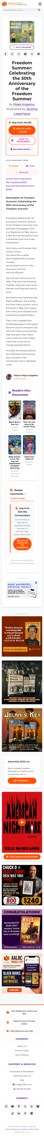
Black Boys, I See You (15, 423)
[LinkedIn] (18, 1113)
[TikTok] (12, 1113)
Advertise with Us (22, 1076)
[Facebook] (18, 1106)
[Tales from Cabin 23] (29, 445)
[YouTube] (12, 1106)
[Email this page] (38, 54)
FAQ (22, 1080)
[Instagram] (6, 1106)
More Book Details (21, 149)
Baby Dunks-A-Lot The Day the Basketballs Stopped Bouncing (15, 462)
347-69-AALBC (23, 1089)
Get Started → (22, 781)
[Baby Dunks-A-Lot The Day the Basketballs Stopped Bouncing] (14, 445)
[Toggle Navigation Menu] (40, 4)
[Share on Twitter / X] (31, 54)
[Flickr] (31, 1113)
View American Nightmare (24, 857)
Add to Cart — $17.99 (23, 130)
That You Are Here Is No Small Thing (29, 424)
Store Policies (22, 1055)
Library (32, 166)
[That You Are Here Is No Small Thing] (29, 411)
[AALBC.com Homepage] (14, 4)
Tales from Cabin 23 (29, 458)
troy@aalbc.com (23, 1084)
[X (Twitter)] (25, 1106)
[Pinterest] (25, 1113)
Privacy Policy (22, 1050)
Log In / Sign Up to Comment (22, 544)
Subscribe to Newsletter (22, 1071)
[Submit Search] (38, 10)
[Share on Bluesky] (25, 54)
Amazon (15, 166)
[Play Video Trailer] (22, 822)
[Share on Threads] (18, 54)
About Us (22, 1046)
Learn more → (21, 378)
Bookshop (23, 172)
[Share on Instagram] (12, 54)
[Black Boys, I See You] (14, 411)
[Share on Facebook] (5, 54)
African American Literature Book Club (21, 1129)
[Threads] (31, 1106)
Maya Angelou (23, 104)
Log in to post (18, 498)
